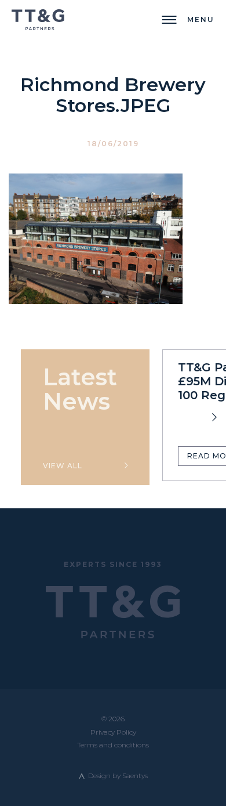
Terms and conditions (113, 744)
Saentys (135, 775)
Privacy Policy (113, 732)
